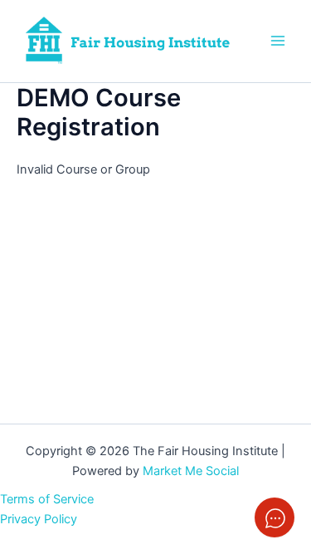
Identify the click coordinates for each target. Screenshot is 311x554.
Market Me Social (191, 470)
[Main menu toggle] (277, 40)
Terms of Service (47, 499)
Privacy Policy (38, 519)
